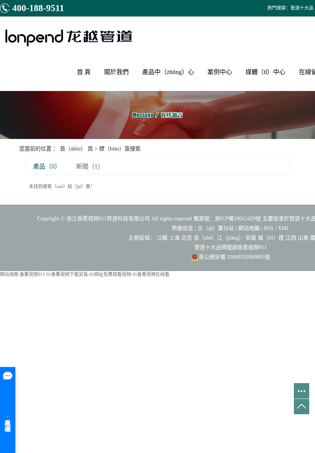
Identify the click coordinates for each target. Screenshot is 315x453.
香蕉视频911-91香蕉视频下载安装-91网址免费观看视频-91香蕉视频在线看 (94, 274)
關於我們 (116, 72)
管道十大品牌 (210, 247)
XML (284, 228)
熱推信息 (182, 228)
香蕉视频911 (252, 247)
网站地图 (9, 274)
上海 (174, 238)
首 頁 (84, 72)
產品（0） (47, 166)
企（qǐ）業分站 (215, 228)
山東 (303, 238)
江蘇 (162, 238)
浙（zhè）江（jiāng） (219, 238)
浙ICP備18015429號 (238, 219)
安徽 (250, 238)
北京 (186, 238)
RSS (269, 228)
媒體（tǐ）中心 (265, 72)
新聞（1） (90, 166)
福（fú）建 (271, 238)
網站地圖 (249, 228)
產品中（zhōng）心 (168, 72)
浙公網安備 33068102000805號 (234, 257)
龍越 (232, 247)
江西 (290, 238)
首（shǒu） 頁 (76, 149)
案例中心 (219, 72)
